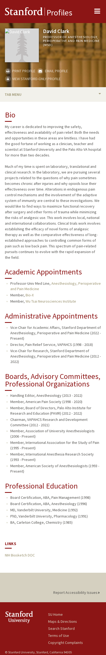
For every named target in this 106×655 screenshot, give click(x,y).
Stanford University (26, 617)
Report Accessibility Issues (75, 592)
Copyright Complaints (65, 642)
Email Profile (56, 70)
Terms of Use (58, 635)
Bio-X (30, 295)
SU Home (55, 614)
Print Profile (23, 70)
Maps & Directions (62, 621)
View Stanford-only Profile (36, 78)
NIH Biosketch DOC (20, 555)
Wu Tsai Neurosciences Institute (51, 301)
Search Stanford (61, 628)
